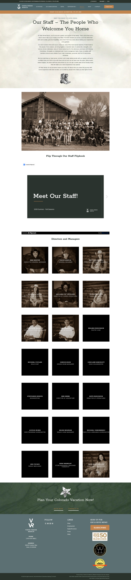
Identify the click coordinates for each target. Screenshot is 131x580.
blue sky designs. (105, 574)
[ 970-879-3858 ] (31, 538)
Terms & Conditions (87, 574)
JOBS (108, 1)
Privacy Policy (79, 574)
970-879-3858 (55, 1)
